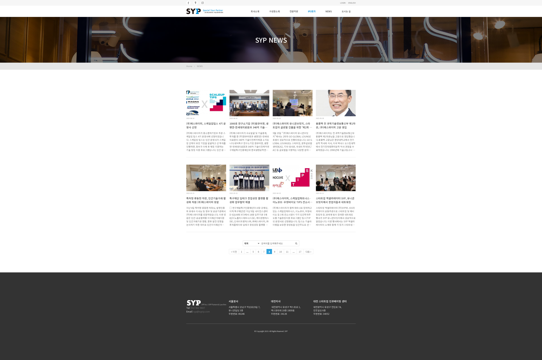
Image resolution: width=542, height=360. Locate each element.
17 (300, 251)
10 (280, 251)
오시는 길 (346, 11)
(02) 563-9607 (198, 307)
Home (189, 66)
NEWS (328, 11)
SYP (286, 331)
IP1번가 (312, 11)
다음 (307, 251)
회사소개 (255, 11)
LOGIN (343, 2)
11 (287, 251)
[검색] (296, 243)
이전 (235, 251)
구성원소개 (274, 11)
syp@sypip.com (201, 311)
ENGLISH (352, 2)
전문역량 (294, 11)
